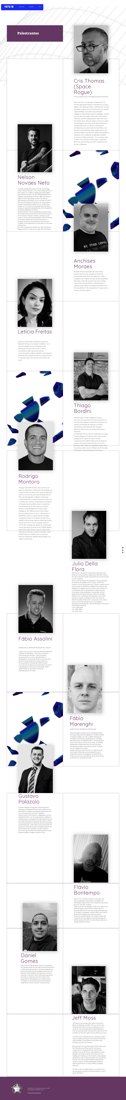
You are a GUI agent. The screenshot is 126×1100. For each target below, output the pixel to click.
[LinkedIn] (123, 550)
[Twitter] (123, 548)
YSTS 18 (8, 6)
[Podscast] (123, 552)
